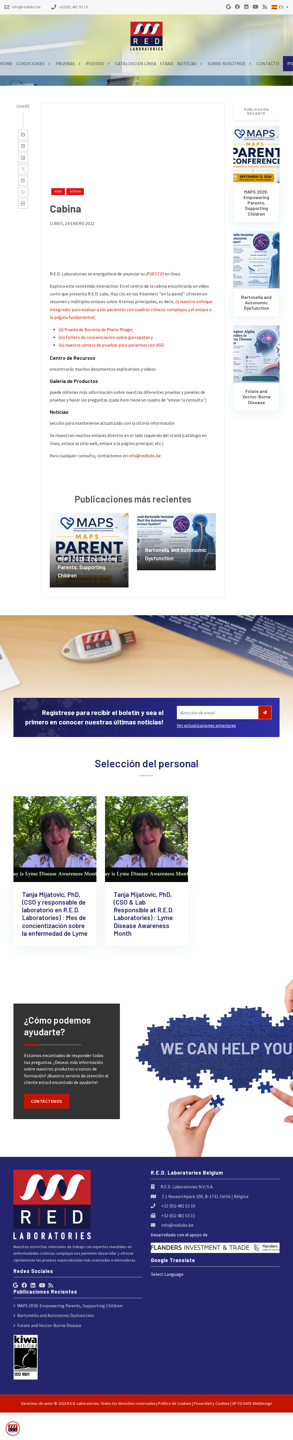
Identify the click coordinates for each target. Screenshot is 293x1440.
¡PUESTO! (155, 274)
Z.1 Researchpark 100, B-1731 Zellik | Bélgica (205, 1196)
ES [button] (281, 7)
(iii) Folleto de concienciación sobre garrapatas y (105, 337)
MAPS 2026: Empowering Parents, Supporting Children (69, 1305)
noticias (75, 191)
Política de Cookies (174, 1403)
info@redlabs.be (144, 455)
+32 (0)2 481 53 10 (178, 1206)
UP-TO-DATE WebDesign (252, 1403)
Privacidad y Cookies (211, 1403)
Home (58, 191)
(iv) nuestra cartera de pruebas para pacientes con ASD (111, 345)
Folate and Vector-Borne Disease (49, 1325)
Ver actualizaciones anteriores (206, 725)
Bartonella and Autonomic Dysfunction (55, 1315)
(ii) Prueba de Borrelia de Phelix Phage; (95, 329)
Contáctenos (46, 1101)
